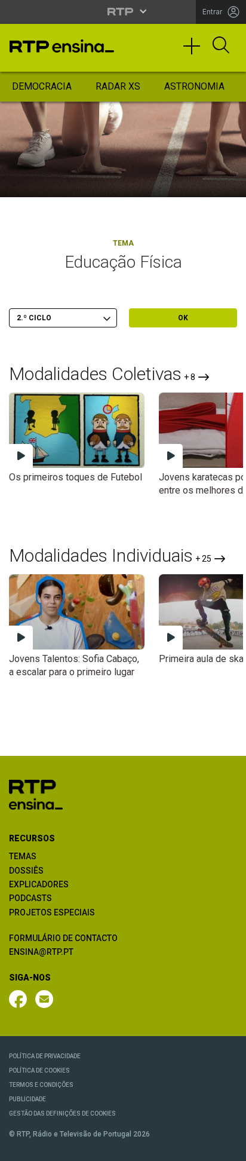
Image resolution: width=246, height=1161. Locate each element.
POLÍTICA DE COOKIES (39, 1070)
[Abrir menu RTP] (123, 11)
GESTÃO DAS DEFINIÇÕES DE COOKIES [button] (62, 1113)
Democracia (42, 86)
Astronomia (194, 86)
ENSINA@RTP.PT (41, 952)
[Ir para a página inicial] (36, 794)
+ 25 (203, 558)
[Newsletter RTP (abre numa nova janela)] (44, 999)
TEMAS (22, 856)
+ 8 (189, 377)
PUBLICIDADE (27, 1099)
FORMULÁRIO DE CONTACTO (63, 938)
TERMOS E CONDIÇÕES (41, 1085)
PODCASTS (30, 898)
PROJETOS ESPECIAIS (52, 912)
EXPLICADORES (39, 884)
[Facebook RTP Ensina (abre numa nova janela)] (18, 999)
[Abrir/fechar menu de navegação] (196, 51)
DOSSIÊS (26, 870)
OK (183, 318)
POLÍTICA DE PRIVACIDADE (45, 1056)
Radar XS (118, 86)
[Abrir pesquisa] (220, 46)
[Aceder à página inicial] (62, 46)
